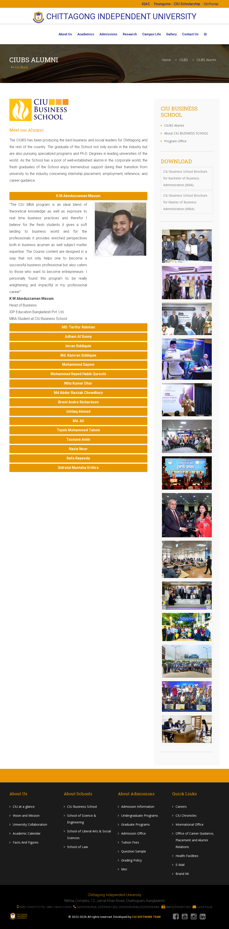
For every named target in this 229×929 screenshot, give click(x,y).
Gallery (171, 34)
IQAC (146, 4)
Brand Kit (182, 874)
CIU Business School (82, 806)
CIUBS (183, 60)
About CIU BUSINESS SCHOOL (186, 133)
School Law (77, 847)
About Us (65, 34)
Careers (181, 806)
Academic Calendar (26, 833)
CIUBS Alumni (206, 60)
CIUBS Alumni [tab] (174, 125)
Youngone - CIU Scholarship (177, 4)
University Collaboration (30, 824)
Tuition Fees (130, 842)
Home (166, 60)
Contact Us (190, 34)
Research (130, 34)
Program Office (175, 141)
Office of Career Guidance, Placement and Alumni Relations (195, 840)
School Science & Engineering (81, 818)
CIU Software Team (146, 917)
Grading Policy (131, 860)
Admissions (108, 34)
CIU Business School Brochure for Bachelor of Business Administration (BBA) (185, 178)
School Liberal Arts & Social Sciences (89, 834)
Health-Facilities (187, 856)
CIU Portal (211, 4)
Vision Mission (26, 815)
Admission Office (133, 833)
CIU (24, 806)
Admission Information (137, 806)
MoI (124, 869)
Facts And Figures (25, 842)
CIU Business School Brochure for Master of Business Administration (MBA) (185, 202)
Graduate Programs (135, 824)
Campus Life (151, 34)
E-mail (180, 865)
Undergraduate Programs (139, 815)
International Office (190, 824)
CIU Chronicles (186, 815)
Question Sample (133, 851)
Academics (85, 34)
